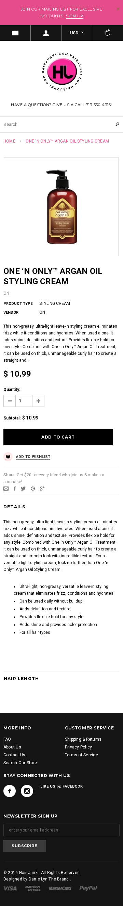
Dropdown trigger (46, 33)
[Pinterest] (33, 488)
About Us (12, 747)
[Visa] (10, 888)
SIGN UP (74, 16)
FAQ (7, 739)
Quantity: (11, 389)
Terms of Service (81, 755)
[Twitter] (23, 488)
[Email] (6, 488)
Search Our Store (20, 762)
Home (9, 141)
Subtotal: (11, 418)
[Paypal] (88, 888)
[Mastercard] (60, 888)
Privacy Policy (78, 747)
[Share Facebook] (15, 488)
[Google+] (42, 488)
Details (14, 506)
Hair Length (21, 678)
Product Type (17, 303)
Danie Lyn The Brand (49, 879)
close (118, 9)
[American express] (33, 888)
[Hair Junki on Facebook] (9, 791)
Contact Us (14, 755)
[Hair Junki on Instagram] (27, 791)
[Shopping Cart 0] (107, 33)
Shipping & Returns (83, 739)
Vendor (10, 312)
